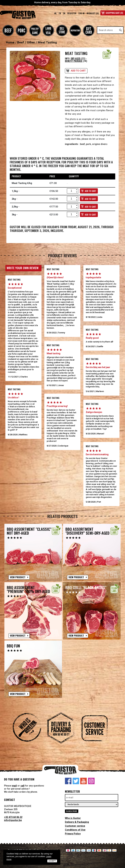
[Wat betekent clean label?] (107, 54)
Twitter (76, 781)
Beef (8, 30)
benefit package (74, 61)
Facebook (68, 781)
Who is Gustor (73, 818)
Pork (21, 30)
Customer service (75, 826)
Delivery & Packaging (77, 822)
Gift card (88, 30)
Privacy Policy (73, 833)
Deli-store (62, 30)
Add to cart (78, 70)
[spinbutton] (71, 191)
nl (55, 13)
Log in (81, 13)
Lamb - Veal (48, 30)
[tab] (29, 731)
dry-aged (76, 58)
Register (71, 13)
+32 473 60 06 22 (13, 817)
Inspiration (75, 30)
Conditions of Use (75, 829)
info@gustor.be (13, 820)
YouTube (83, 781)
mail (14, 785)
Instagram (91, 781)
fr (60, 13)
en (64, 13)
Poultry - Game (35, 30)
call (22, 785)
